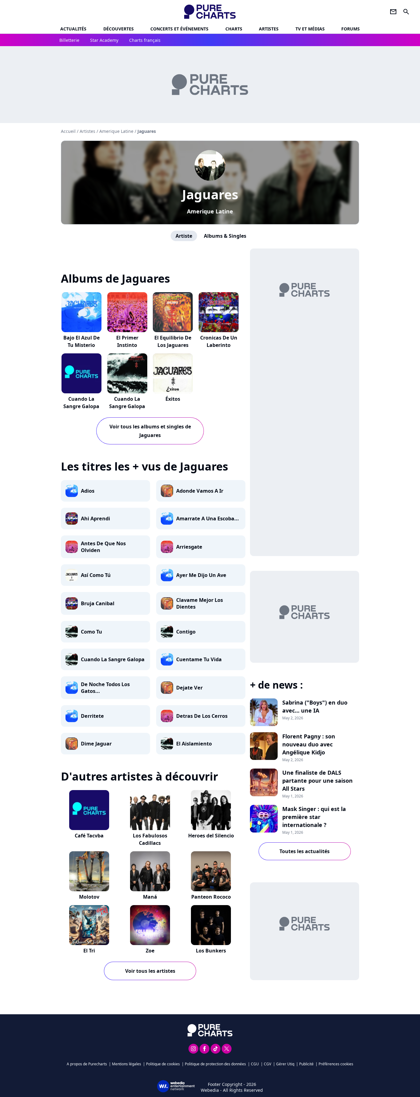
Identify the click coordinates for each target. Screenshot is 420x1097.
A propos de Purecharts (87, 1064)
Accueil (68, 131)
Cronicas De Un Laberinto (218, 341)
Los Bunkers (211, 950)
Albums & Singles (225, 236)
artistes (269, 29)
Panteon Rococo (211, 896)
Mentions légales (126, 1064)
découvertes (118, 29)
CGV (267, 1064)
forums (350, 29)
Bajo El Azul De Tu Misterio (81, 341)
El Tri (89, 950)
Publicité (306, 1064)
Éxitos (172, 398)
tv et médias (310, 29)
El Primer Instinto (127, 341)
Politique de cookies (163, 1064)
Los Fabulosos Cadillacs (150, 839)
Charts (233, 29)
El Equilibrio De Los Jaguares (172, 341)
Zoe (150, 950)
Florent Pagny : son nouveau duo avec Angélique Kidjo (308, 744)
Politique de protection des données (215, 1064)
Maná (150, 896)
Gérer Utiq (285, 1064)
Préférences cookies (336, 1064)
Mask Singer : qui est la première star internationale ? (314, 817)
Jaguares (210, 194)
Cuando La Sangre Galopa (81, 402)
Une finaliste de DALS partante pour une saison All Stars (317, 780)
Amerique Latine (210, 211)
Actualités (73, 29)
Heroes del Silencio (211, 835)
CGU (255, 1064)
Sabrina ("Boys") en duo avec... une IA (314, 706)
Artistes (87, 131)
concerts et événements (179, 29)
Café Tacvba (89, 835)
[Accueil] (210, 12)
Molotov (89, 896)
